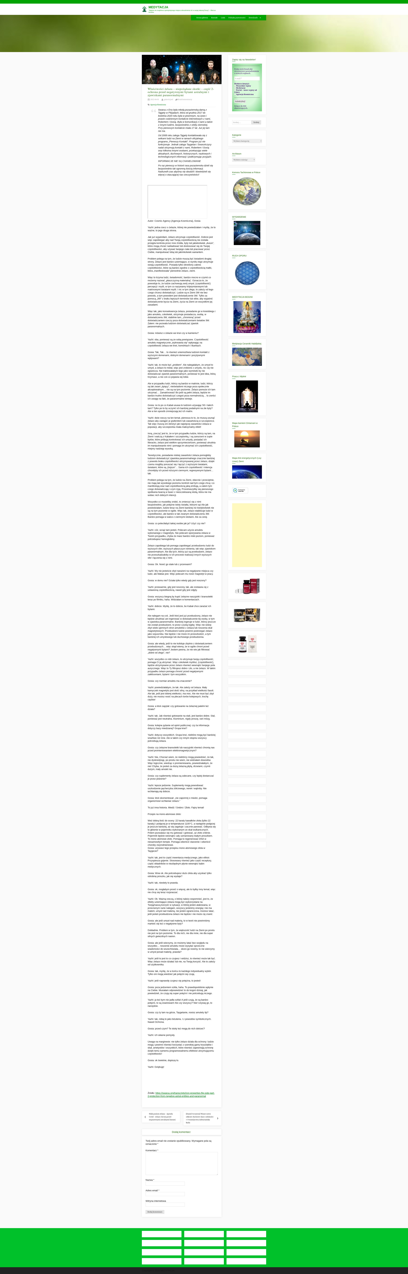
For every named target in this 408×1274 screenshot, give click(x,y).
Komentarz (152, 1150)
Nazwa (150, 1180)
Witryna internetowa (156, 1201)
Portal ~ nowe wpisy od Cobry (245, 91)
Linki (223, 17)
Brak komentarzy (185, 99)
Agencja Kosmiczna (158, 104)
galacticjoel (168, 99)
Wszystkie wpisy (243, 86)
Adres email (152, 1190)
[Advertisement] (247, 535)
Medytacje (241, 88)
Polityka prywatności (236, 17)
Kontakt (214, 17)
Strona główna (202, 17)
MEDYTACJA (158, 7)
